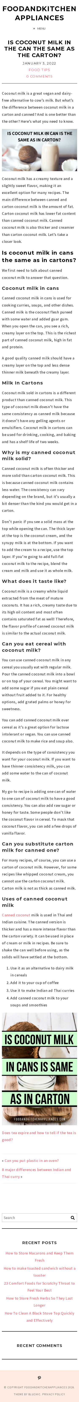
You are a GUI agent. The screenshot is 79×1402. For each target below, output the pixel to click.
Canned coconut (16, 915)
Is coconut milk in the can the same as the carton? (39, 49)
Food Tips (39, 70)
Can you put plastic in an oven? (32, 1160)
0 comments (39, 76)
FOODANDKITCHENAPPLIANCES (39, 13)
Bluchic (34, 1394)
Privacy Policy (53, 1394)
